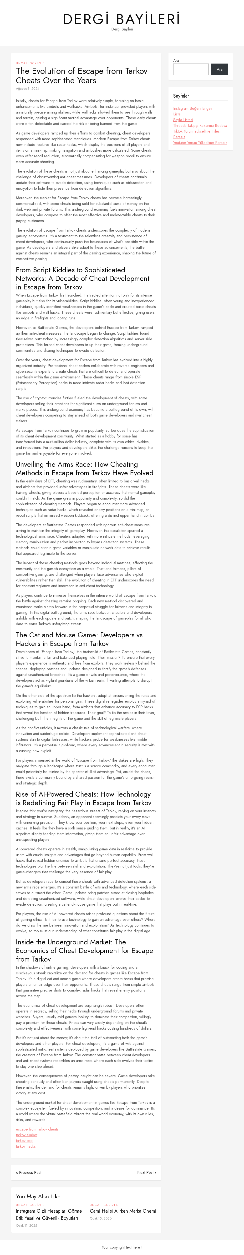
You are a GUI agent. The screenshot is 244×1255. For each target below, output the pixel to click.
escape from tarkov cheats (37, 1129)
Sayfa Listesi (183, 120)
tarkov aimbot (26, 1135)
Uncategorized (30, 63)
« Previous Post (28, 1172)
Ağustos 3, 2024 (27, 88)
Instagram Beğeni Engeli (192, 108)
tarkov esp (24, 1140)
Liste (177, 114)
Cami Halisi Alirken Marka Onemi (123, 1211)
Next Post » (147, 1172)
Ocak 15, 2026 (101, 1218)
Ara (176, 60)
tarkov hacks (26, 1146)
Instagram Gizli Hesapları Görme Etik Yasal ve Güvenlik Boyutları (49, 1215)
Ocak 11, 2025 (26, 1225)
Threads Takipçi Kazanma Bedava (200, 125)
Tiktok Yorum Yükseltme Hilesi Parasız (196, 134)
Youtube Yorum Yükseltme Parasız (200, 142)
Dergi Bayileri (122, 19)
